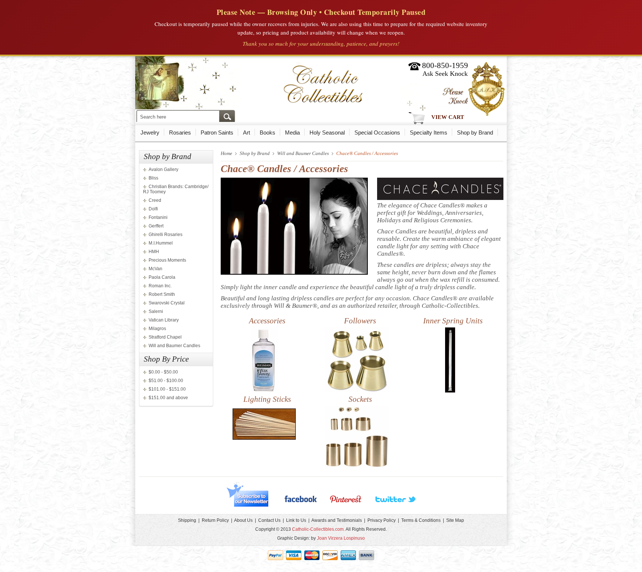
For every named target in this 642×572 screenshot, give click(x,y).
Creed (155, 200)
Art (246, 132)
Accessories (267, 320)
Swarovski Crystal (167, 303)
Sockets (360, 399)
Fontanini (158, 217)
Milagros (157, 328)
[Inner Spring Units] (450, 391)
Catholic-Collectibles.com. (318, 529)
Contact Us (269, 520)
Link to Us (296, 520)
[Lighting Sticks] (264, 438)
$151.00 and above (168, 397)
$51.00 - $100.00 (166, 380)
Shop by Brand (475, 132)
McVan (155, 268)
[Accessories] (264, 391)
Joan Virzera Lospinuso (341, 538)
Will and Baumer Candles (174, 345)
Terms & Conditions (421, 520)
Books (267, 132)
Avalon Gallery (163, 169)
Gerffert (156, 226)
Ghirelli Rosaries (165, 234)
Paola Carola (162, 277)
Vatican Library (164, 320)
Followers (360, 320)
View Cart (447, 117)
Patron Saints (217, 132)
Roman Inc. (160, 285)
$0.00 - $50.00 (163, 372)
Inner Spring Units (453, 320)
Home (226, 153)
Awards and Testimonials (336, 520)
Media (292, 132)
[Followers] (357, 391)
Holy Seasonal (327, 132)
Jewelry (149, 132)
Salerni (156, 311)
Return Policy (215, 520)
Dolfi (153, 208)
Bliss (153, 178)
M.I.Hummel (161, 243)
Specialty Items (428, 132)
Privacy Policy (381, 520)
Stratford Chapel (165, 337)
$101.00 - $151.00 (167, 389)
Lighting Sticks (267, 399)
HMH (154, 251)
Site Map (455, 520)
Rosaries (180, 132)
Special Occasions (377, 132)
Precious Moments (167, 260)
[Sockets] (357, 465)
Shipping (187, 520)
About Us (243, 520)
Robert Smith (162, 294)
